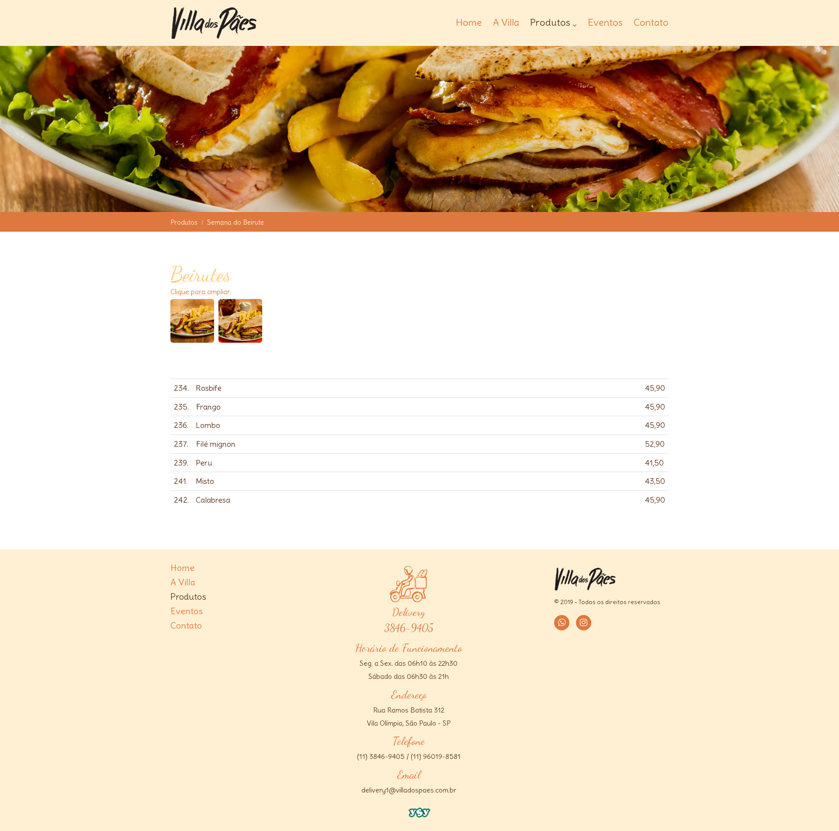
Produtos (550, 23)
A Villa (506, 22)
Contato (651, 22)
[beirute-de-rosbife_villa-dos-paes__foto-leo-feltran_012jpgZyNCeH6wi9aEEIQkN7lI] (240, 337)
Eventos (605, 22)
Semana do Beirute (235, 222)
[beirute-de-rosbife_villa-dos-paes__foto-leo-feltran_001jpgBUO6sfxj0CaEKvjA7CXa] (192, 337)
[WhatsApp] (561, 622)
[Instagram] (583, 622)
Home (469, 22)
